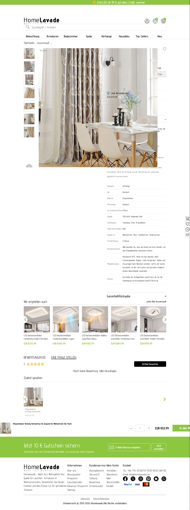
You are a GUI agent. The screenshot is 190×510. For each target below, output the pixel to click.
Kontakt (110, 486)
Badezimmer (71, 36)
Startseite (29, 43)
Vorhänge (106, 36)
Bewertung (94, 482)
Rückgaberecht (96, 470)
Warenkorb (112, 474)
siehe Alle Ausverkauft (156, 301)
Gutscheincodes (74, 482)
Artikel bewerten (150, 364)
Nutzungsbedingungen (101, 498)
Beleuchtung (32, 36)
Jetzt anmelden (159, 447)
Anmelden (111, 470)
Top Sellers (142, 36)
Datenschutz (85, 498)
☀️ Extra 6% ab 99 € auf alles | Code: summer (118, 2)
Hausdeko (124, 36)
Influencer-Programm (77, 486)
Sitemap (71, 489)
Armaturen (52, 36)
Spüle (89, 36)
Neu (159, 36)
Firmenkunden (96, 486)
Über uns (71, 470)
